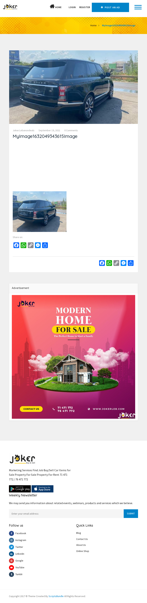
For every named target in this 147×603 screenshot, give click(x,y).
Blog (78, 533)
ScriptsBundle (56, 596)
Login (72, 7)
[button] (65, 7)
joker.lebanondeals (23, 130)
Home (57, 7)
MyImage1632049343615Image (118, 25)
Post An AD (112, 7)
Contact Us (82, 539)
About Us (81, 545)
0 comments (71, 130)
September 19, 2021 (49, 130)
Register (84, 7)
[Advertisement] (73, 166)
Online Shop (82, 551)
